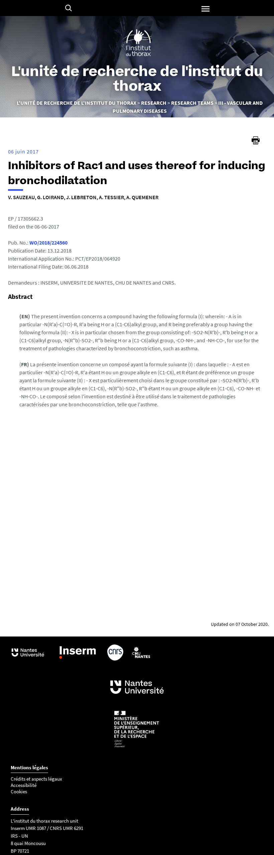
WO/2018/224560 (48, 242)
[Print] (256, 140)
